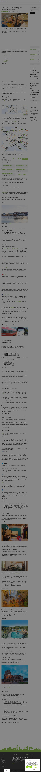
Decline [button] (35, 767)
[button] (32, 769)
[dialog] (20, 386)
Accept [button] (29, 767)
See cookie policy (35, 765)
